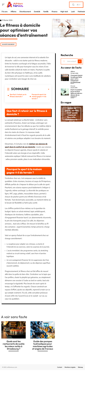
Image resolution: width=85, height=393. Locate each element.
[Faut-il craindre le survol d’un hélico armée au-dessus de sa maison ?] (65, 91)
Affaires (73, 71)
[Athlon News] (15, 4)
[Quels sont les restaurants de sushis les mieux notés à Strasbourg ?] (13, 330)
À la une (73, 86)
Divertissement (8, 44)
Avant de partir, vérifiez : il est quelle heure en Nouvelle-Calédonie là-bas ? (72, 115)
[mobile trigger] (4, 4)
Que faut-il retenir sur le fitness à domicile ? (18, 95)
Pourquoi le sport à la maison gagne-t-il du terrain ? (39, 96)
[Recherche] (73, 4)
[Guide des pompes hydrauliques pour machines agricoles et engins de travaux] (42, 330)
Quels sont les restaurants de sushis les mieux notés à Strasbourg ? (13, 345)
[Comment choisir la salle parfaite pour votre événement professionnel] (65, 77)
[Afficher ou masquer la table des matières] (39, 89)
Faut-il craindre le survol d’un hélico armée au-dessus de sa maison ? (77, 93)
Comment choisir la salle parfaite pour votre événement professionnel (77, 78)
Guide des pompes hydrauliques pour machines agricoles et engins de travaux (42, 345)
